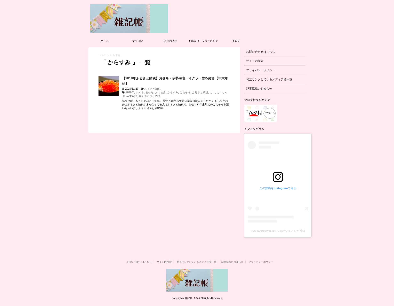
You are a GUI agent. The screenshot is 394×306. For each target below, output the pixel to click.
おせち (149, 92)
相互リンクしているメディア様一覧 (269, 79)
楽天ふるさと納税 (149, 96)
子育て (236, 40)
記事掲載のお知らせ (259, 88)
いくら (140, 92)
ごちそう (185, 92)
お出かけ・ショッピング (203, 40)
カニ (212, 92)
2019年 (130, 92)
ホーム (105, 40)
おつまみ (160, 92)
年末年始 (131, 96)
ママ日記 (137, 40)
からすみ (172, 92)
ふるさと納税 (152, 88)
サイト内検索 (254, 61)
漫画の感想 (170, 40)
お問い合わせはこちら (260, 51)
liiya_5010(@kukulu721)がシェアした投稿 (278, 230)
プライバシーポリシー (260, 70)
